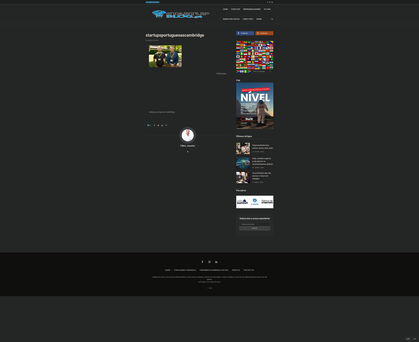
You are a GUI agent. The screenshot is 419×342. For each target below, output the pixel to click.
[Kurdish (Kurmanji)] (242, 56)
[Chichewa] (249, 45)
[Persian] (238, 62)
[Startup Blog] (181, 14)
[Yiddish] (242, 71)
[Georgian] (271, 48)
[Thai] (249, 68)
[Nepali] (264, 59)
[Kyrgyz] (245, 56)
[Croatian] (264, 45)
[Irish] (249, 53)
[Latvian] (256, 56)
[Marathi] (253, 59)
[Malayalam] (242, 59)
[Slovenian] (253, 65)
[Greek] (242, 51)
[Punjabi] (249, 62)
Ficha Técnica (228, 277)
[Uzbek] (264, 68)
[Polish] (242, 62)
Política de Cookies (195, 277)
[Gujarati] (245, 51)
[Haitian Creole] (249, 51)
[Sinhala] (245, 65)
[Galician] (268, 48)
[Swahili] (268, 65)
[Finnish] (256, 48)
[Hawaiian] (256, 51)
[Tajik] (238, 68)
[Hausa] (253, 51)
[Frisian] (264, 48)
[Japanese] (256, 53)
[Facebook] (202, 262)
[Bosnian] (271, 42)
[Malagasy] (271, 56)
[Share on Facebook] (135, 53)
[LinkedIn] (135, 65)
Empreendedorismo (252, 9)
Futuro (267, 9)
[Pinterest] (135, 59)
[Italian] (253, 53)
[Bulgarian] (238, 45)
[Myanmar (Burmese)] (260, 59)
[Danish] (271, 45)
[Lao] (249, 56)
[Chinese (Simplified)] (253, 45)
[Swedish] (271, 65)
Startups (235, 9)
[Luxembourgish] (264, 56)
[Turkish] (253, 68)
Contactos (249, 270)
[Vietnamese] (268, 68)
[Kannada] (264, 53)
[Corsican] (260, 45)
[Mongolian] (256, 59)
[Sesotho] (271, 62)
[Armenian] (253, 42)
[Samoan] (260, 62)
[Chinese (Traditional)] (256, 45)
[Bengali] (268, 42)
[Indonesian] (245, 53)
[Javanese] (260, 53)
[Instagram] (209, 262)
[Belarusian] (264, 42)
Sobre (259, 19)
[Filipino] (253, 48)
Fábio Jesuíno (187, 145)
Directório (248, 19)
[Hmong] (268, 51)
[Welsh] (271, 68)
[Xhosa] (238, 71)
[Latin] (253, 56)
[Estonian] (249, 48)
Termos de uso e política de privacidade (169, 277)
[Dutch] (238, 48)
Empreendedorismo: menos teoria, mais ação (262, 146)
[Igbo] (242, 53)
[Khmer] (271, 53)
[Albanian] (242, 42)
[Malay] (238, 59)
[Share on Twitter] (158, 125)
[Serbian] (268, 62)
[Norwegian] (268, 59)
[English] (242, 48)
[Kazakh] (268, 53)
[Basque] (260, 42)
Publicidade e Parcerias (185, 270)
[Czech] (268, 45)
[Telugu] (245, 68)
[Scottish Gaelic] (264, 62)
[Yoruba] (245, 71)
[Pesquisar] (272, 19)
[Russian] (256, 62)
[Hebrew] (260, 51)
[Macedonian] (268, 56)
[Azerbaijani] (256, 42)
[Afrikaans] (238, 42)
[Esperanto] (245, 48)
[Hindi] (264, 51)
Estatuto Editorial (213, 277)
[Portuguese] (245, 62)
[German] (238, 51)
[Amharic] (245, 42)
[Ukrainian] (256, 68)
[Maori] (249, 59)
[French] (260, 48)
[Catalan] (242, 45)
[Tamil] (242, 68)
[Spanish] (260, 65)
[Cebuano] (245, 45)
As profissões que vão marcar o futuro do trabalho (261, 176)
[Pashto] (271, 59)
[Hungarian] (271, 51)
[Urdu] (260, 68)
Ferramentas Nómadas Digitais (214, 270)
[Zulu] (249, 71)
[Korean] (238, 56)
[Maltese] (245, 59)
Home (225, 9)
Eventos (236, 270)
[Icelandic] (238, 53)
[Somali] (256, 65)
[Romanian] (253, 62)
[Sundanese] (264, 65)
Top (210, 288)
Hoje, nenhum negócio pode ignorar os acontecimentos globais (181, 2)
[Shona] (238, 65)
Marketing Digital (231, 19)
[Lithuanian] (260, 56)
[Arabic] (249, 42)
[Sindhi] (242, 65)
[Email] (135, 70)
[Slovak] (249, 65)
